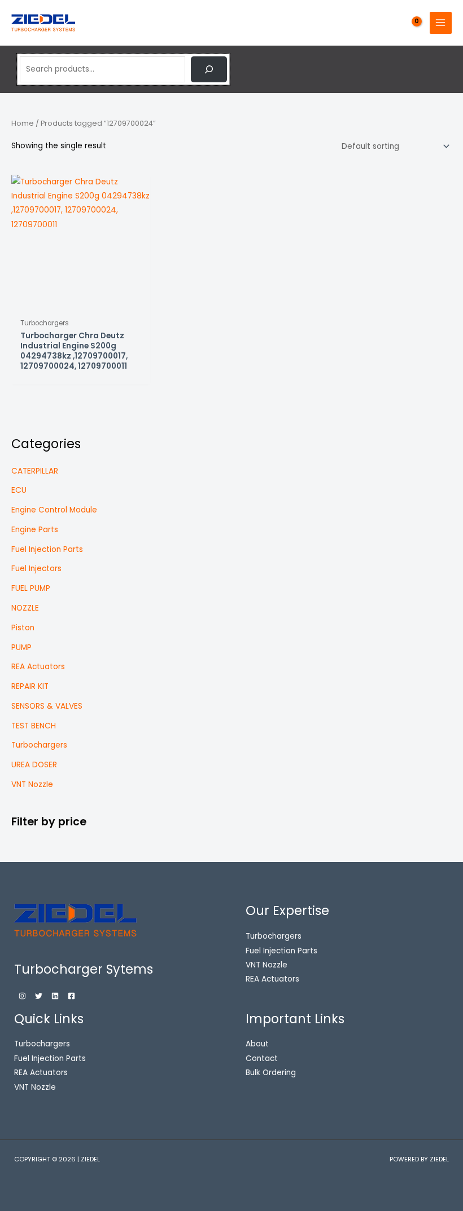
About (257, 1043)
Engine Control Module (54, 510)
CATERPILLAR (34, 471)
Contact (262, 1058)
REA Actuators (38, 666)
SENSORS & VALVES (46, 706)
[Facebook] (71, 996)
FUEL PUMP (30, 588)
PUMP (21, 647)
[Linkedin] (55, 996)
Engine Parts (34, 529)
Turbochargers (39, 745)
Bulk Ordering (271, 1072)
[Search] (209, 69)
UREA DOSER (34, 764)
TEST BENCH (33, 726)
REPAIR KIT (30, 686)
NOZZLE (25, 608)
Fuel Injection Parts (47, 549)
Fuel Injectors (36, 568)
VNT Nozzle (32, 784)
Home (22, 123)
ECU (19, 490)
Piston (22, 627)
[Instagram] (22, 996)
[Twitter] (38, 996)
